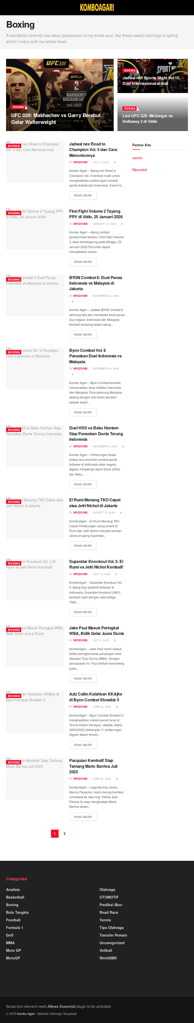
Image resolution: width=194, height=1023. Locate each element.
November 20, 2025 (105, 368)
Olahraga (107, 889)
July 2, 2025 (100, 640)
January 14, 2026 (104, 224)
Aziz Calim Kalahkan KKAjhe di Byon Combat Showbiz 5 (95, 696)
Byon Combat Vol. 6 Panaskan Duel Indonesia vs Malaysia (95, 355)
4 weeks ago (134, 92)
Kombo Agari (26, 1013)
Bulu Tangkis (17, 912)
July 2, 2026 (100, 162)
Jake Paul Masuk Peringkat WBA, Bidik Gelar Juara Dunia (96, 630)
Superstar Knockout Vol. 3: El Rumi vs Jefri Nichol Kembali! (96, 564)
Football (13, 919)
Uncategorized (112, 942)
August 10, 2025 (103, 512)
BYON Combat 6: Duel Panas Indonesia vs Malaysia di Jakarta (95, 283)
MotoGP (13, 957)
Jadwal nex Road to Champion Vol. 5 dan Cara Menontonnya (93, 149)
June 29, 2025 (101, 706)
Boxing (18, 107)
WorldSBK (108, 957)
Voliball (106, 950)
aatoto (137, 157)
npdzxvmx (22, 130)
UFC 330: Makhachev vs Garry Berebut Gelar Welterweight (56, 118)
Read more (83, 195)
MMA (10, 942)
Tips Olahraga (112, 927)
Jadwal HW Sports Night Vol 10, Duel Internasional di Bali (151, 80)
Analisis (13, 889)
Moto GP (13, 950)
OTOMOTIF (109, 897)
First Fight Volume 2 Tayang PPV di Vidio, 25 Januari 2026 (96, 214)
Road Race (109, 912)
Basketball (15, 897)
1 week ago (42, 130)
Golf (9, 935)
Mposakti (139, 169)
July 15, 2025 (101, 574)
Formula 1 (14, 927)
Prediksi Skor (111, 904)
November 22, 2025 (105, 296)
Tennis (105, 919)
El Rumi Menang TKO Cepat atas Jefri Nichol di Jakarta (94, 502)
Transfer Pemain (113, 935)
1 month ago (134, 130)
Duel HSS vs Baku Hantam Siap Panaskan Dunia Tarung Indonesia (96, 433)
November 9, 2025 (104, 446)
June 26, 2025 (101, 778)
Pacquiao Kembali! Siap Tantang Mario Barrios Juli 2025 (93, 766)
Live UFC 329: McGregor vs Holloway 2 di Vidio (148, 118)
